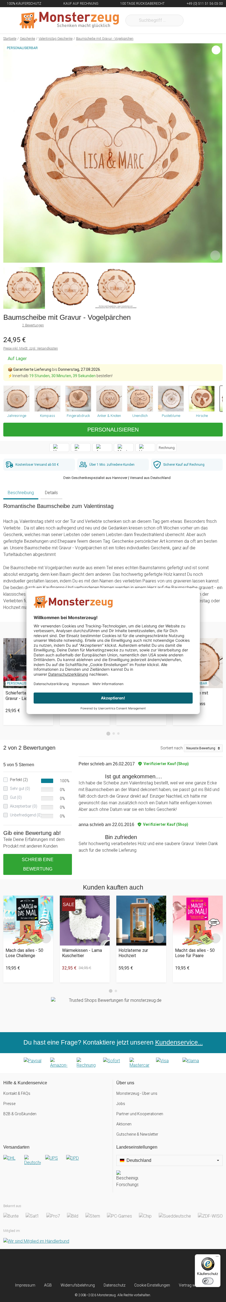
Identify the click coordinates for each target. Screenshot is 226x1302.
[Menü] (217, 1257)
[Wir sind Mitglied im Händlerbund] (36, 1241)
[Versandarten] (56, 1162)
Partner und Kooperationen (139, 1114)
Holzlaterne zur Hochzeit (133, 953)
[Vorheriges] (9, 153)
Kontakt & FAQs (16, 1093)
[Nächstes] (216, 153)
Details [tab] (51, 492)
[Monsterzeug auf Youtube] (143, 1265)
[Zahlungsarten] (113, 1063)
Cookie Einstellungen (152, 1285)
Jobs (120, 1103)
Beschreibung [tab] (21, 492)
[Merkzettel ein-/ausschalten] (215, 255)
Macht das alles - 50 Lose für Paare (195, 953)
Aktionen (123, 1124)
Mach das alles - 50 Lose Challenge (24, 953)
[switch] (207, 1281)
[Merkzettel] (195, 20)
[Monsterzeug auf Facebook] (103, 1265)
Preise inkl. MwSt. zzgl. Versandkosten (30, 348)
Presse (9, 1103)
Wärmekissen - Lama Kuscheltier (82, 953)
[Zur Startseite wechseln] (69, 20)
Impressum (25, 1285)
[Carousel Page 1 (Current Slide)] (108, 734)
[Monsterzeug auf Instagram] (82, 1265)
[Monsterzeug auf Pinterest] (123, 1265)
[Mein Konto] (211, 20)
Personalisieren (113, 430)
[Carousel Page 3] (118, 733)
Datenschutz (114, 1285)
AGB (48, 1285)
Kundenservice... (179, 1042)
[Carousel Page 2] (113, 733)
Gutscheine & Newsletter (137, 1134)
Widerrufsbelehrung (78, 1285)
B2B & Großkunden (19, 1114)
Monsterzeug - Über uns (136, 1093)
